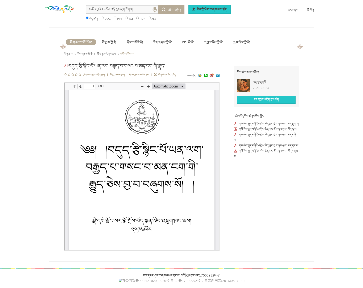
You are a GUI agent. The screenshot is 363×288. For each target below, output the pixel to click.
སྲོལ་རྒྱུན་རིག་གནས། (107, 54)
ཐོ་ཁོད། (310, 10)
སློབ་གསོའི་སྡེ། (135, 42)
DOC (107, 19)
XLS (153, 19)
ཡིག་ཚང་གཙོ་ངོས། (81, 42)
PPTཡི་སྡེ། (188, 42)
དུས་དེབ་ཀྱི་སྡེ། (241, 42)
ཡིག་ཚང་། (69, 54)
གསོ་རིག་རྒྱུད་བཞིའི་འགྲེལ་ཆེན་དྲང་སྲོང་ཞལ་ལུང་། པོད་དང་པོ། (269, 145)
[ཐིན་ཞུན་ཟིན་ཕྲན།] (218, 76)
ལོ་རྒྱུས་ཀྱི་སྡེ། (109, 42)
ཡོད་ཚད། (93, 19)
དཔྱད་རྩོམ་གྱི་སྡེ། (213, 42)
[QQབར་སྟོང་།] (199, 76)
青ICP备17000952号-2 (187, 281)
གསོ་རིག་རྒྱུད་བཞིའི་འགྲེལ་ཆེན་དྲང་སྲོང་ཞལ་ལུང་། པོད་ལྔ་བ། (268, 129)
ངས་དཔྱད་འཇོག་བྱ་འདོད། (266, 99)
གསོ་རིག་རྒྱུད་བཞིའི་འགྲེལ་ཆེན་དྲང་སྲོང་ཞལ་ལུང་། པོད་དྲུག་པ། (269, 124)
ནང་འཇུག (293, 10)
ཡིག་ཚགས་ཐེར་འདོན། (167, 75)
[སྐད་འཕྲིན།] (205, 76)
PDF (142, 19)
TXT (131, 19)
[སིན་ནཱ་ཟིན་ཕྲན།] (212, 76)
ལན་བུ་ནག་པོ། (260, 82)
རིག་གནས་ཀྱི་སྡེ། (162, 42)
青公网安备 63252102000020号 (146, 281)
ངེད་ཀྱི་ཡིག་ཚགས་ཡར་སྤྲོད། (211, 10)
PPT (119, 19)
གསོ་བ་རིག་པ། (127, 54)
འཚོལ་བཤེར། (174, 10)
